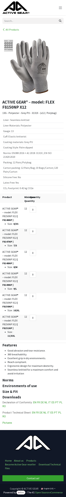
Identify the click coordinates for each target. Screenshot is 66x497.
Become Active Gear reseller (20, 464)
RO (4, 406)
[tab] (33, 345)
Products (31, 460)
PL (60, 402)
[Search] (60, 21)
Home (8, 460)
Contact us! (33, 478)
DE (42, 402)
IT (49, 402)
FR (38, 402)
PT (57, 402)
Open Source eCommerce (49, 492)
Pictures (7, 422)
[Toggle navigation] (60, 7)
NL (46, 402)
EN (34, 402)
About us (19, 460)
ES (52, 402)
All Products (12, 29)
